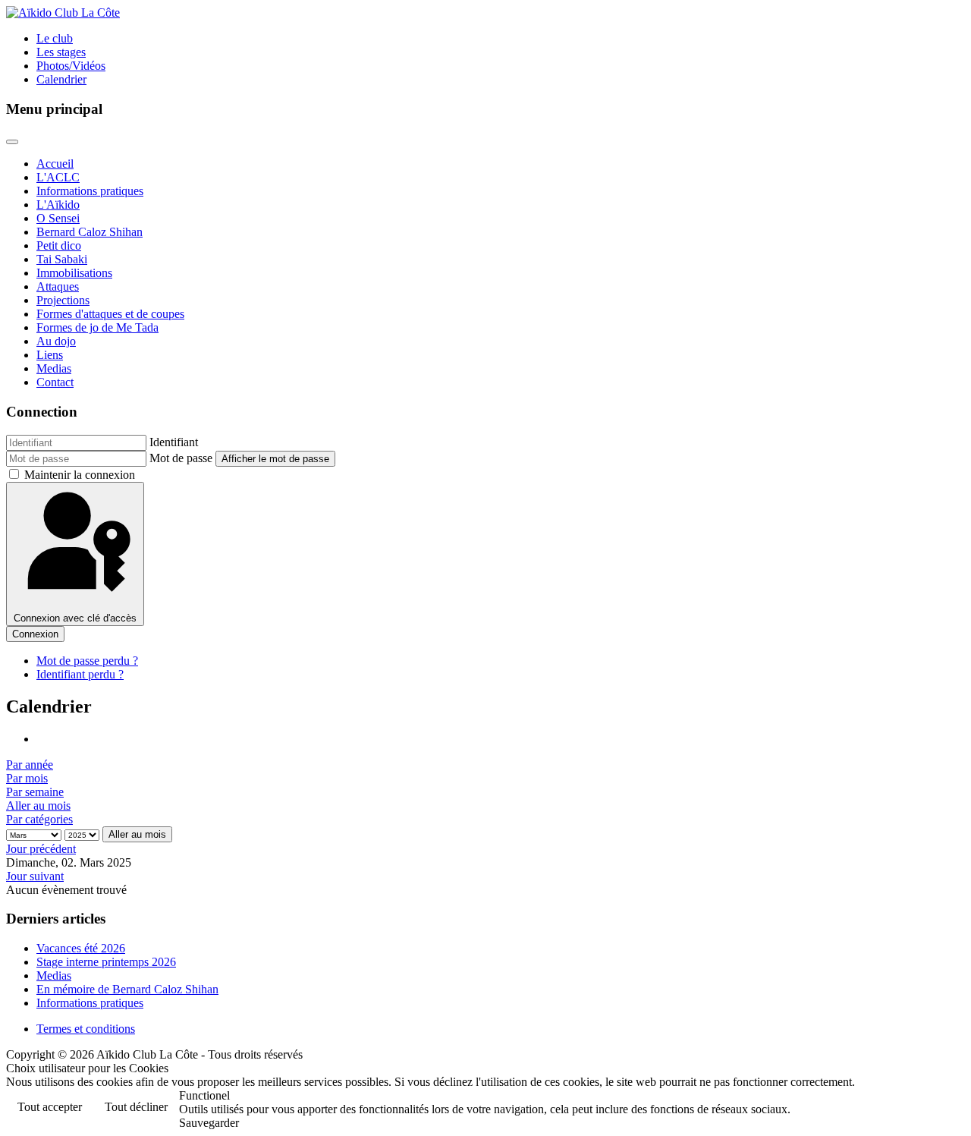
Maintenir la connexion (79, 474)
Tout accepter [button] (49, 1106)
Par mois (27, 778)
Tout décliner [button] (136, 1106)
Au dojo (56, 341)
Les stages (61, 52)
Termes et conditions (85, 1028)
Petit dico (58, 245)
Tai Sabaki (61, 259)
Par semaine (35, 791)
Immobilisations (74, 272)
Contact (55, 382)
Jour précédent (41, 848)
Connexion (35, 634)
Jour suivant (35, 876)
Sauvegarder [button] (209, 1122)
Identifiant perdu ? (80, 674)
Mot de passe (180, 458)
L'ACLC (58, 177)
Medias (53, 368)
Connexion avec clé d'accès (75, 618)
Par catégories (39, 819)
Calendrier (61, 79)
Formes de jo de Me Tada (97, 327)
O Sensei (58, 218)
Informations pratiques (89, 190)
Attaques (57, 286)
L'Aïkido (58, 204)
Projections (63, 300)
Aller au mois (38, 805)
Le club (54, 38)
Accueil (55, 163)
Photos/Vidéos (70, 65)
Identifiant (173, 442)
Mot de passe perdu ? (87, 660)
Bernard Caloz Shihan (89, 231)
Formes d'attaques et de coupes (110, 313)
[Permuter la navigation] (12, 142)
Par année (29, 764)
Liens (49, 354)
